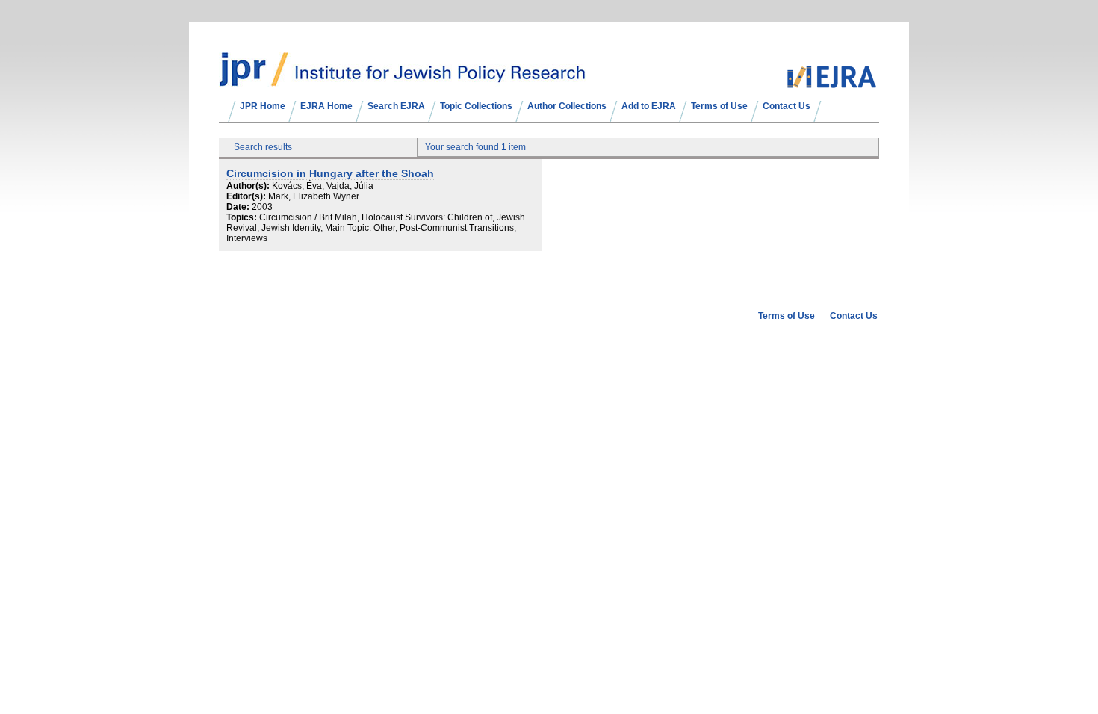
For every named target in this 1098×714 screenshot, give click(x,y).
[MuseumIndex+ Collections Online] (402, 80)
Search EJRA (396, 106)
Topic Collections (476, 106)
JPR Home (262, 106)
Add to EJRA (648, 106)
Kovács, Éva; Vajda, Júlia (322, 186)
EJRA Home (326, 106)
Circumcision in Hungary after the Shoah (330, 173)
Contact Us (786, 106)
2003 (262, 207)
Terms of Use (719, 106)
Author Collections (567, 106)
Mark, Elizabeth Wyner (313, 196)
